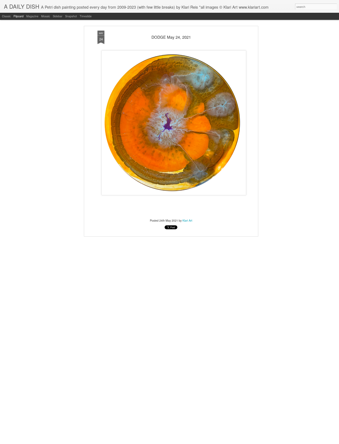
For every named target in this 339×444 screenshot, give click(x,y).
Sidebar (57, 16)
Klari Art (187, 220)
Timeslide (86, 16)
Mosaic (45, 16)
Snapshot (71, 16)
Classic (6, 16)
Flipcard (19, 16)
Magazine (32, 16)
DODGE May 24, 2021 (171, 37)
